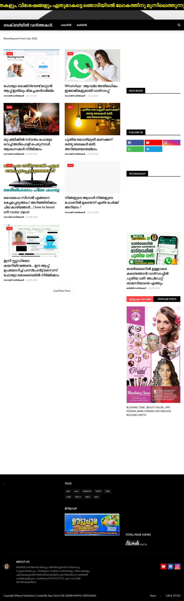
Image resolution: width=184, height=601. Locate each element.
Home (153, 595)
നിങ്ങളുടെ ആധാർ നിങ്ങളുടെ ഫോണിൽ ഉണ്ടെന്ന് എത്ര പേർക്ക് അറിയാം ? (91, 202)
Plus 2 (78, 496)
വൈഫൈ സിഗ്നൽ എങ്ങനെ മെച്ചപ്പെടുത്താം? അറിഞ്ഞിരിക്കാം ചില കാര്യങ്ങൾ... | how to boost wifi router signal (30, 204)
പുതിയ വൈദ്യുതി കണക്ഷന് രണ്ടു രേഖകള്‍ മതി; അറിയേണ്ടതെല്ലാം (88, 144)
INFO (98, 491)
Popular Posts (167, 299)
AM (68, 491)
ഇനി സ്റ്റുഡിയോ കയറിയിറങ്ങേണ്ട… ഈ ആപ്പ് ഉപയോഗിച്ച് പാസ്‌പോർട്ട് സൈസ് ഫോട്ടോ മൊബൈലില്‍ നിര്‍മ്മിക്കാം (31, 267)
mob (68, 496)
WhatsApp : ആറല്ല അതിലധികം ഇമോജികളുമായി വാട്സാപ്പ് (91, 88)
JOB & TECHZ (173, 595)
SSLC (87, 496)
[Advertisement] (153, 59)
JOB (107, 491)
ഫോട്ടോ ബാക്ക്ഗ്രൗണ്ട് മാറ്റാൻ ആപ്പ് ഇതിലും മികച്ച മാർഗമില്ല (29, 88)
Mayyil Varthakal (25, 595)
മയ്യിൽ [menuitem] (82, 24)
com (76, 491)
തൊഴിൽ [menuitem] (66, 24)
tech (97, 496)
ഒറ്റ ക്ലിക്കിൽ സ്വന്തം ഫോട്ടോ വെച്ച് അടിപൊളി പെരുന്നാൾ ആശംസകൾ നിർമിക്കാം (28, 144)
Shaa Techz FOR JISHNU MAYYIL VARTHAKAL (72, 595)
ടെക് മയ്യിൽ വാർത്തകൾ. (28, 24)
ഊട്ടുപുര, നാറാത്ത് (140, 299)
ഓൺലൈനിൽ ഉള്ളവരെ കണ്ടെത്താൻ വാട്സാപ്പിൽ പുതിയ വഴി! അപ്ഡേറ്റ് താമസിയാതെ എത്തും (147, 276)
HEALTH (87, 491)
